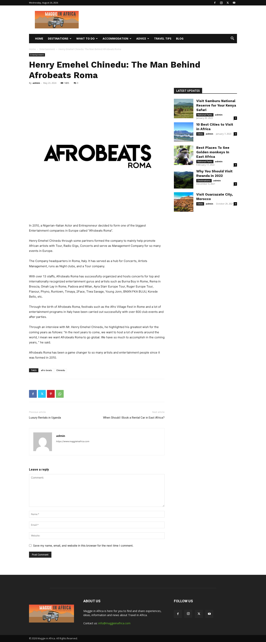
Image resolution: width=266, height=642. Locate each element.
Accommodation (115, 38)
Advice (141, 38)
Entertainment (47, 49)
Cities (200, 133)
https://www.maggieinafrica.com (72, 441)
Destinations (58, 38)
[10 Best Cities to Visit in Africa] (183, 132)
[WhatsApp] (60, 394)
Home (39, 38)
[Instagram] (221, 2)
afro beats (46, 370)
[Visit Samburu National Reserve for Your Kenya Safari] (183, 108)
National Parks (204, 114)
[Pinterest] (51, 394)
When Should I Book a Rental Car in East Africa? (134, 417)
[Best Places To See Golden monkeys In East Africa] (183, 155)
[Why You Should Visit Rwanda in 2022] (183, 179)
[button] (232, 39)
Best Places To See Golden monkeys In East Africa (212, 152)
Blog (179, 38)
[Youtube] (234, 2)
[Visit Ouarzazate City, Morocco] (183, 202)
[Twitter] (228, 2)
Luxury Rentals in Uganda (45, 417)
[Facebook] (215, 2)
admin (36, 82)
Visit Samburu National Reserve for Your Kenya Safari (216, 105)
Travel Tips (162, 38)
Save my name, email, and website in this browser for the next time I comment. (83, 545)
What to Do (85, 38)
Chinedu (60, 370)
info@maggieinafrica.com (114, 623)
